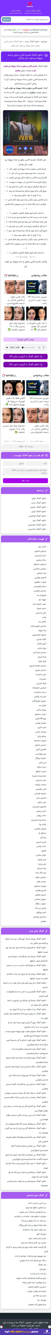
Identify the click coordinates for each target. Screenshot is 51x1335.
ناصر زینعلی (41, 811)
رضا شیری (42, 657)
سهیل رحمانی (40, 899)
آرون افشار (41, 643)
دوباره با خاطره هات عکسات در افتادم (30, 1216)
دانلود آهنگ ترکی (39, 498)
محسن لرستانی (39, 652)
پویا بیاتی (42, 648)
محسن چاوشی (40, 590)
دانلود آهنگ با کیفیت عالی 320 (24, 356)
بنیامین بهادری (39, 917)
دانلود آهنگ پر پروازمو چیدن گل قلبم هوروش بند (25, 1124)
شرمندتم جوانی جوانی (36, 1291)
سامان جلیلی (40, 670)
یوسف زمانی (40, 732)
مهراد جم (42, 599)
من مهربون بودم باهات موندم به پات (30, 1256)
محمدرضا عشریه (39, 776)
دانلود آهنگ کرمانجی (37, 516)
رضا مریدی (41, 868)
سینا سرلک (41, 767)
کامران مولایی (40, 577)
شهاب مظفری (40, 582)
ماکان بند (42, 621)
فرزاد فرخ (42, 661)
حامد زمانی (41, 846)
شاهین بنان (41, 798)
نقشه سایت (16, 10)
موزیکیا (43, 1269)
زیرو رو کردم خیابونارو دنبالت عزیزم (31, 1278)
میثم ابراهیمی (40, 586)
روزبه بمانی (41, 709)
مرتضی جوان (40, 877)
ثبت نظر (25, 480)
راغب (44, 617)
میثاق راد (42, 833)
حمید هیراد (41, 608)
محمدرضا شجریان (38, 820)
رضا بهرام (42, 630)
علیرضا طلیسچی (39, 635)
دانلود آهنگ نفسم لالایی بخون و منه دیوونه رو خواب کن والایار (25, 57)
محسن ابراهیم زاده (38, 626)
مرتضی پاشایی (39, 568)
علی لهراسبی (41, 754)
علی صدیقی (41, 780)
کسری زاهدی (41, 890)
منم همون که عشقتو (37, 1304)
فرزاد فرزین (41, 683)
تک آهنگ (42, 1264)
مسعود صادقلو (40, 564)
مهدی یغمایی (40, 828)
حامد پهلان (41, 815)
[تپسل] (1, 1326)
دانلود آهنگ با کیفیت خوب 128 (24, 364)
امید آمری (42, 727)
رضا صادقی (41, 573)
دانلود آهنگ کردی (38, 511)
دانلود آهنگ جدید (33, 10)
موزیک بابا (41, 1300)
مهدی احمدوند (40, 740)
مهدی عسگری (40, 886)
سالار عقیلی (41, 560)
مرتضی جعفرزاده (39, 687)
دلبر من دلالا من (39, 1295)
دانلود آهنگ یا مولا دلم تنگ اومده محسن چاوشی (25, 1093)
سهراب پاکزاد (40, 903)
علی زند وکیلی (40, 696)
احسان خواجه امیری (38, 665)
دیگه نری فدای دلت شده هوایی (33, 1260)
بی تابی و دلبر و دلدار (37, 1203)
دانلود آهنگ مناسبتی (37, 529)
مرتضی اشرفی (40, 551)
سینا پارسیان (40, 555)
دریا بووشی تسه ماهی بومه (34, 1282)
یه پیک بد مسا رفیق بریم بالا (33, 1220)
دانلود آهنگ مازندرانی (37, 524)
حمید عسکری (40, 714)
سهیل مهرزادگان (39, 701)
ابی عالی (42, 762)
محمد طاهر (41, 881)
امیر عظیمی (41, 789)
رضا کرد (43, 837)
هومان (43, 921)
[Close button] (49, 1326)
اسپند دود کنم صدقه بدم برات (33, 1242)
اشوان (43, 850)
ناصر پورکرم (41, 912)
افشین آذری (41, 749)
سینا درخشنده (40, 692)
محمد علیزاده (40, 784)
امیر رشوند (41, 859)
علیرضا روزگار (40, 758)
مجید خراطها (41, 771)
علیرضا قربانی (40, 793)
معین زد (42, 679)
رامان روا (42, 824)
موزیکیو (44, 41)
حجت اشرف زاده (39, 604)
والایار (21, 446)
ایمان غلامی (41, 855)
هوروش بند (41, 595)
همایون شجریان (39, 806)
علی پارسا (42, 864)
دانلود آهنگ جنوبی (38, 507)
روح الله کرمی (40, 718)
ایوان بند (42, 705)
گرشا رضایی (41, 639)
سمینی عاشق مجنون (37, 1286)
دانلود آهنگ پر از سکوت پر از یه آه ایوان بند (27, 1009)
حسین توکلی (40, 894)
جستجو (6, 19)
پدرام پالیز (42, 736)
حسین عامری (40, 745)
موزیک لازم (41, 1234)
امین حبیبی (41, 842)
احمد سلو (42, 546)
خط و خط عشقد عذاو (37, 1238)
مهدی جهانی (40, 723)
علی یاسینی (41, 612)
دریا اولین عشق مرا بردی (36, 1207)
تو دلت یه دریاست (38, 1273)
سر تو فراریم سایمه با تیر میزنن (32, 1212)
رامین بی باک (40, 908)
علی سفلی (41, 802)
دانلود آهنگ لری (39, 520)
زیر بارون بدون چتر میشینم (34, 1229)
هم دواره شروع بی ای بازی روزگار (32, 1225)
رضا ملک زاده (40, 872)
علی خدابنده (41, 674)
